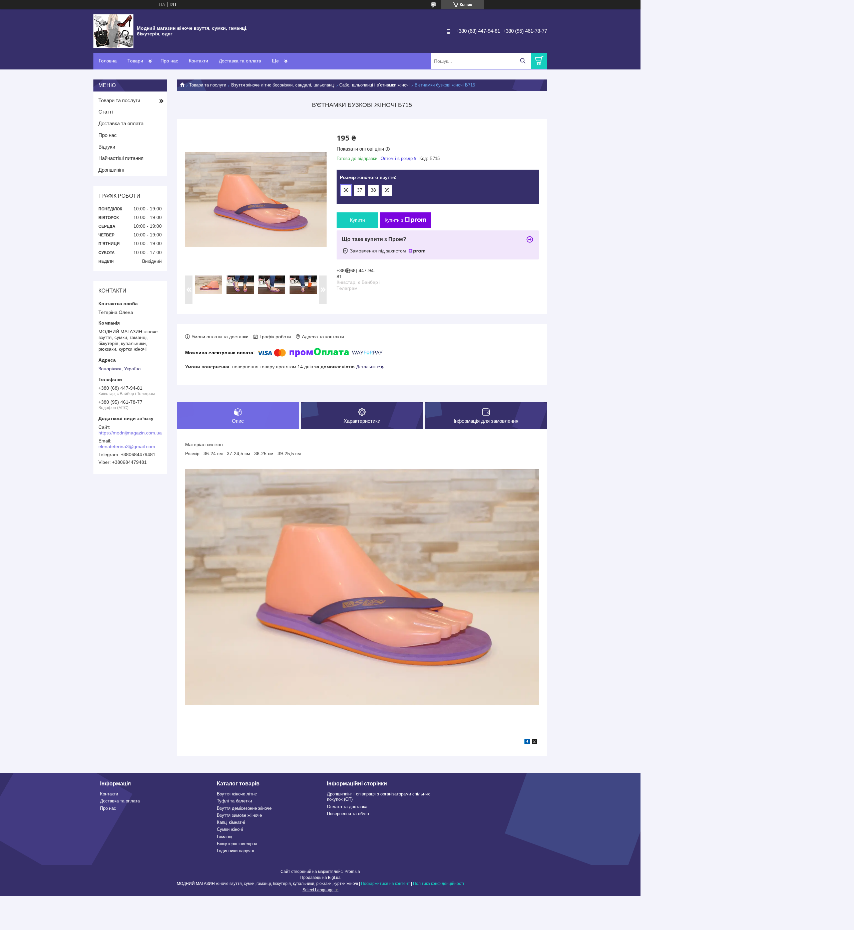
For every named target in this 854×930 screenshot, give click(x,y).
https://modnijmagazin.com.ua (130, 432)
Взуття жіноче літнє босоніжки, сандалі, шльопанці (283, 84)
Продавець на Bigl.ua (320, 877)
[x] (534, 742)
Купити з (394, 220)
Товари (135, 60)
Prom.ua (352, 871)
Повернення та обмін (348, 813)
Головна (108, 60)
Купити (357, 220)
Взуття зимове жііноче (239, 815)
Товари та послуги (207, 84)
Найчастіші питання (120, 158)
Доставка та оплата (240, 60)
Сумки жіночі (230, 829)
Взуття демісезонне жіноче (244, 808)
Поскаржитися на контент (385, 883)
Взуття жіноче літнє (237, 793)
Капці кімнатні (231, 822)
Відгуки (106, 147)
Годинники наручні (235, 850)
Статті (105, 112)
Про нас (169, 60)
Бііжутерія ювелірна (237, 843)
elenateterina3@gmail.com (126, 446)
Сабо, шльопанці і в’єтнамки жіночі (374, 84)
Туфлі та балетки (234, 800)
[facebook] (527, 742)
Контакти (198, 60)
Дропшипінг (111, 170)
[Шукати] (522, 61)
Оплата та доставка (347, 806)
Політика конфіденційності (438, 883)
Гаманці (224, 836)
